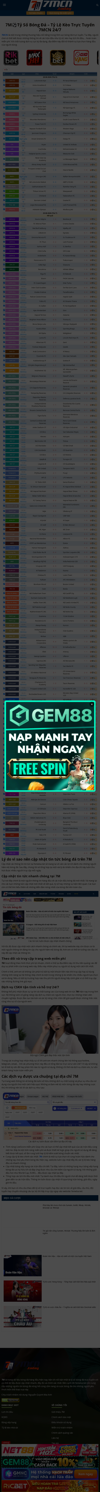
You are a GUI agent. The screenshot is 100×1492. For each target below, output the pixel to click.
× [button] (92, 704)
